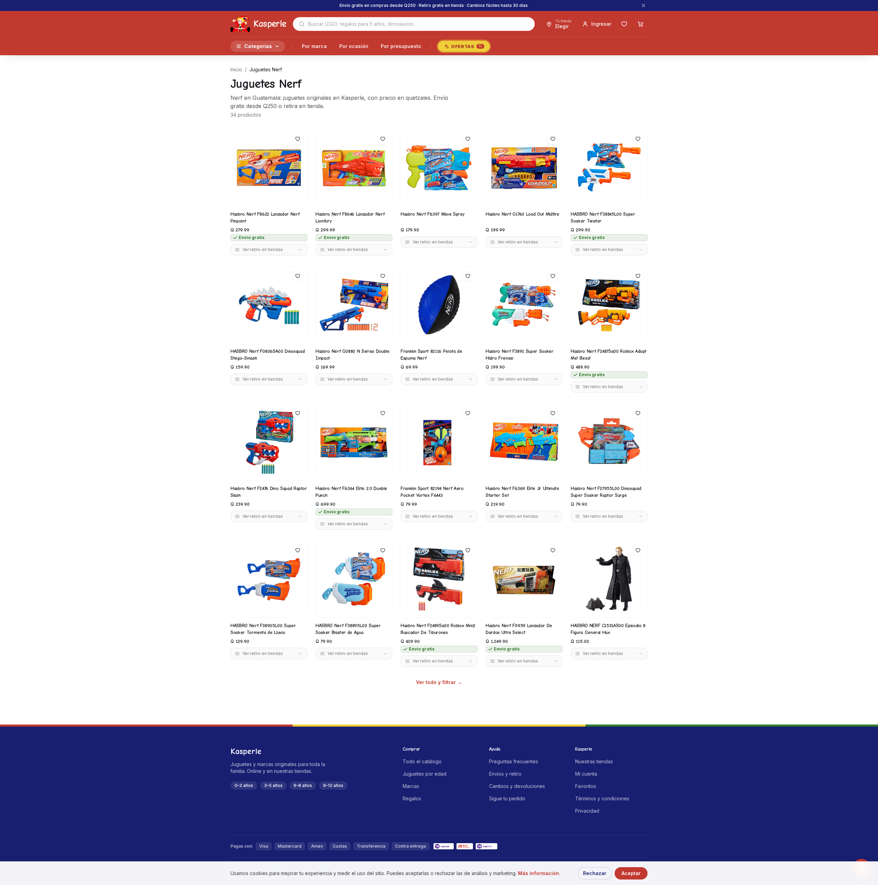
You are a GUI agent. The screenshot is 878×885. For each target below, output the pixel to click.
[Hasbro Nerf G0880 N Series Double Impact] (354, 304)
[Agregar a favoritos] (297, 138)
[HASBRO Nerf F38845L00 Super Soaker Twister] (609, 167)
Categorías (258, 46)
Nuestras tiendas (594, 761)
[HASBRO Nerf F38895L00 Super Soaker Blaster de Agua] (354, 579)
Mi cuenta (586, 774)
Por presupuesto (401, 46)
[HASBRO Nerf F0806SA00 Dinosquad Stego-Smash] (268, 304)
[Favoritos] (624, 24)
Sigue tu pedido (507, 798)
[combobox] (414, 24)
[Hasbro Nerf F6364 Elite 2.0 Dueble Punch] (354, 442)
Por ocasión (353, 46)
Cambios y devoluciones (517, 786)
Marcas (411, 786)
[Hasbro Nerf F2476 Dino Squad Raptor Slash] (268, 442)
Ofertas (466, 46)
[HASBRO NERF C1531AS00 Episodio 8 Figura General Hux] (609, 579)
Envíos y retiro (505, 774)
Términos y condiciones (602, 798)
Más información (538, 873)
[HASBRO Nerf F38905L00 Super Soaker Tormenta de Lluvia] (268, 579)
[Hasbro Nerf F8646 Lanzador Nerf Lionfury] (354, 167)
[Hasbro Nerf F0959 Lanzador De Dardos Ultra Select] (524, 579)
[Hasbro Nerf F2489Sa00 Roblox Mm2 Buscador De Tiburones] (439, 579)
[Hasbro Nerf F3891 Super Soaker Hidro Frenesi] (524, 304)
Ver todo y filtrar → (439, 682)
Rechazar (594, 873)
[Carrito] (641, 24)
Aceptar (631, 873)
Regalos (412, 798)
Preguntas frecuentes (513, 761)
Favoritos (585, 786)
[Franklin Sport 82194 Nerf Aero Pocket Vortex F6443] (439, 442)
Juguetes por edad (425, 774)
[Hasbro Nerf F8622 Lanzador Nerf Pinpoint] (268, 167)
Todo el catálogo (422, 761)
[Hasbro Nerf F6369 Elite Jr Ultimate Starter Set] (524, 442)
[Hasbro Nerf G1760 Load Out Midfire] (524, 167)
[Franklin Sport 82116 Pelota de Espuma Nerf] (439, 304)
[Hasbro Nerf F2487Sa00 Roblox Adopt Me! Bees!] (609, 304)
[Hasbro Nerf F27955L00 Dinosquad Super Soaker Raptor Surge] (609, 442)
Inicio (236, 69)
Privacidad (587, 811)
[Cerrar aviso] (643, 5)
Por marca (314, 46)
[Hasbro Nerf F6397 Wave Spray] (439, 167)
